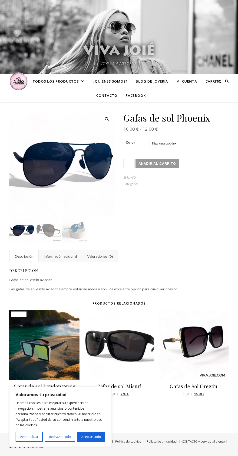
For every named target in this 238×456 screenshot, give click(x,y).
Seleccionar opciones (193, 405)
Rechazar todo (60, 436)
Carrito (213, 81)
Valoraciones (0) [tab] (100, 256)
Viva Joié (119, 51)
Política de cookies (128, 441)
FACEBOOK (136, 95)
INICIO (18, 81)
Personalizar (29, 436)
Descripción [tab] (24, 256)
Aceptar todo (91, 436)
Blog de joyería (152, 81)
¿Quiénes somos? (110, 81)
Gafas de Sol (148, 184)
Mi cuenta (186, 81)
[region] (60, 417)
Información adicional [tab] (60, 256)
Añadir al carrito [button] (118, 405)
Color (130, 142)
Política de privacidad (162, 441)
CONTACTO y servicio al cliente (203, 441)
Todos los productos (56, 81)
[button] (107, 119)
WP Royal (36, 447)
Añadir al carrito (157, 163)
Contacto (106, 95)
